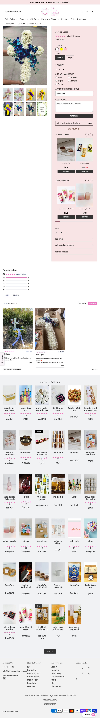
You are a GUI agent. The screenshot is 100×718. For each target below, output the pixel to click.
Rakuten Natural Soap (90, 586)
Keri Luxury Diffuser (58, 542)
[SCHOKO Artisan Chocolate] (58, 395)
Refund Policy (31, 683)
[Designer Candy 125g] (25, 395)
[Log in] (87, 12)
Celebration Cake (25, 453)
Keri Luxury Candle (9, 541)
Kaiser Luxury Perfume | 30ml (58, 628)
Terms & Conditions (57, 677)
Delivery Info (31, 670)
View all (50, 651)
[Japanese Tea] (74, 572)
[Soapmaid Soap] (42, 528)
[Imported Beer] (58, 484)
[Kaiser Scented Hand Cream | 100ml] (74, 614)
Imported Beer (58, 497)
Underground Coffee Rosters (90, 454)
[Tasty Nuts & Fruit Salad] (74, 395)
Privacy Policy (56, 673)
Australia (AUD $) (12, 11)
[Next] (91, 134)
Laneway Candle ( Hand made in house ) (90, 498)
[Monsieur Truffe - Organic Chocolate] (42, 395)
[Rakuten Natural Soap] (90, 572)
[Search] (81, 12)
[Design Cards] (74, 528)
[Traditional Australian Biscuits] (42, 614)
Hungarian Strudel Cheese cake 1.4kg (90, 409)
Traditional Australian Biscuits (42, 628)
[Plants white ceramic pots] (58, 572)
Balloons (90, 541)
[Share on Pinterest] (66, 232)
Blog (52, 683)
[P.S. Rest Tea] (74, 440)
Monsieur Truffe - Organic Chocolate (42, 409)
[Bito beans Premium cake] (9, 440)
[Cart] (93, 12)
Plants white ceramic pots (58, 586)
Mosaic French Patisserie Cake (42, 454)
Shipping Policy (32, 680)
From (9, 419)
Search (53, 680)
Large (70, 58)
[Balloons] (90, 528)
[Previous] (87, 134)
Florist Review (56, 686)
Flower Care (31, 686)
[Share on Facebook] (56, 232)
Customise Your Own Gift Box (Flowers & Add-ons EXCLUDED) (9, 409)
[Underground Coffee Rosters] (90, 440)
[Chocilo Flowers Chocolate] (9, 614)
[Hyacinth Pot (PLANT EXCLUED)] (42, 572)
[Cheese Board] (9, 572)
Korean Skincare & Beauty (26, 628)
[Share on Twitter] (61, 232)
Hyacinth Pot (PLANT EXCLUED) (41, 586)
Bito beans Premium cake (9, 454)
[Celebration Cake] (25, 440)
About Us (54, 667)
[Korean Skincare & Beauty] (25, 614)
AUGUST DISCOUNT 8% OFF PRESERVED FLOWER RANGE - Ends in (50, 2)
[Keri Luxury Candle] (9, 528)
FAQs (28, 667)
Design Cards (74, 541)
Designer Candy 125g (26, 409)
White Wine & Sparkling (41, 498)
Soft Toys (26, 541)
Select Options (66, 171)
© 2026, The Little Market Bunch (10, 711)
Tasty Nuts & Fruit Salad (74, 409)
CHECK (90, 123)
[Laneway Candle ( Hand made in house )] (90, 484)
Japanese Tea (74, 585)
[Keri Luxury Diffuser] (58, 528)
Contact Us (55, 670)
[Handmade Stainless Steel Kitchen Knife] (25, 572)
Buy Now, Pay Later (33, 673)
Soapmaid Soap (42, 541)
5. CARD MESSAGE (61, 100)
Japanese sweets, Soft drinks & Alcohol (9, 498)
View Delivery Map (74, 129)
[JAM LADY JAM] (58, 440)
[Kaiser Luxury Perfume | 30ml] (58, 614)
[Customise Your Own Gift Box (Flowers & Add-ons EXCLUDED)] (9, 395)
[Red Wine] (25, 484)
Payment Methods (33, 677)
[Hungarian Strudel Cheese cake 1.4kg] (90, 395)
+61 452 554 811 (8, 667)
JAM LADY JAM (58, 453)
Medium (60, 58)
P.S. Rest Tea (74, 453)
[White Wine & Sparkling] (42, 484)
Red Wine (26, 497)
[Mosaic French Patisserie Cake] (42, 440)
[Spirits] (74, 484)
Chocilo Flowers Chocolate (9, 628)
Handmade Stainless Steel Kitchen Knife (26, 586)
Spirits (74, 497)
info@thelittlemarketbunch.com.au (15, 671)
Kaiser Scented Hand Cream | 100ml (74, 628)
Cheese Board (9, 585)
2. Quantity (59, 65)
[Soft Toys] (25, 528)
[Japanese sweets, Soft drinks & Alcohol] (9, 484)
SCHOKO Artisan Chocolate (58, 409)
